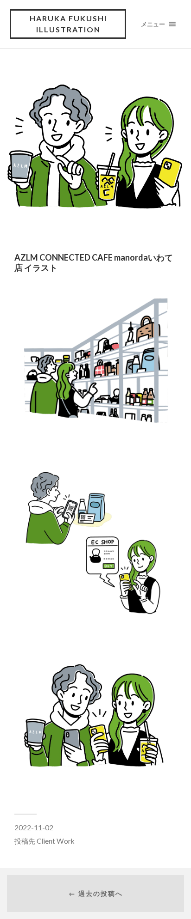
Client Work (56, 841)
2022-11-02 (33, 827)
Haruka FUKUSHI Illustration (68, 24)
